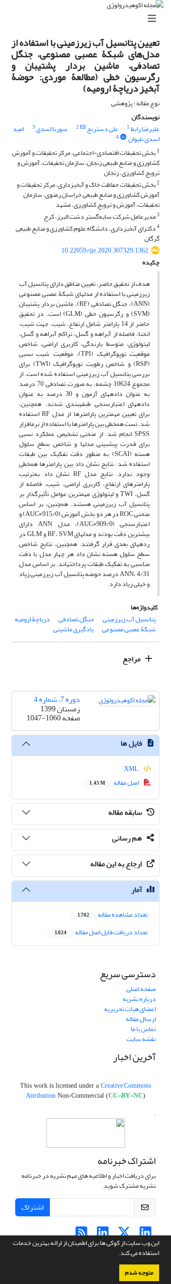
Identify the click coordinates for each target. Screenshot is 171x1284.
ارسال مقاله (141, 1018)
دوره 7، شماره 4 (57, 699)
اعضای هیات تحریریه (130, 1008)
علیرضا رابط (145, 128)
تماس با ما (143, 1028)
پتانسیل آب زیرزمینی (129, 619)
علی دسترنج (102, 128)
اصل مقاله (114, 782)
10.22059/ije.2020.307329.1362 (104, 250)
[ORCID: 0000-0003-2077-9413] (123, 137)
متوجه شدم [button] (139, 1272)
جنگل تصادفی (76, 619)
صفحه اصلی (141, 988)
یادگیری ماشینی (73, 629)
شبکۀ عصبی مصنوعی (129, 629)
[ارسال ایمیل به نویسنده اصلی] (83, 127)
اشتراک (32, 1207)
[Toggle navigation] (88, 19)
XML (132, 768)
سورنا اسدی (51, 128)
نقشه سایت (141, 1038)
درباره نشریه (139, 998)
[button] (115, 1254)
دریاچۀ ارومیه (32, 619)
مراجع (132, 659)
